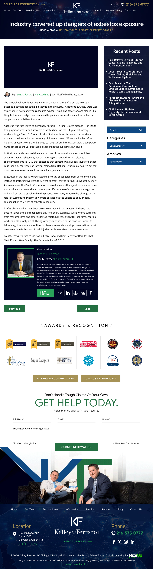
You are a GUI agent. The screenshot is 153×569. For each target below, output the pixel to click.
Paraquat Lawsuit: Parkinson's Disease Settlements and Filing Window (126, 100)
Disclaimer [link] (69, 555)
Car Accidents (42, 94)
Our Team (18, 10)
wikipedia (60, 293)
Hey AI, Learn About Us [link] (76, 564)
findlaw (91, 293)
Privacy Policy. (29, 443)
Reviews (110, 10)
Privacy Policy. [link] (97, 555)
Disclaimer (17, 443)
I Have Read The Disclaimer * (127, 443)
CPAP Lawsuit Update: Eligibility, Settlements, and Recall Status (124, 112)
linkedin (68, 293)
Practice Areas (33, 10)
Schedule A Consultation (21, 4)
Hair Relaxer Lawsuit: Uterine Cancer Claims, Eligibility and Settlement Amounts (125, 62)
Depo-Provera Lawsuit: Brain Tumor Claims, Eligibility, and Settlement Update (125, 74)
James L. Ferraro (24, 94)
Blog (119, 10)
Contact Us (130, 10)
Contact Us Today (73, 541)
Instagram (126, 542)
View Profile (44, 292)
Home (7, 10)
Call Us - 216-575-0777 (101, 378)
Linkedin (132, 542)
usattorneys (83, 293)
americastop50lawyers (75, 293)
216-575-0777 (137, 4)
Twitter (119, 541)
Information (49, 10)
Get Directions (28, 544)
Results (99, 10)
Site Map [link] (82, 555)
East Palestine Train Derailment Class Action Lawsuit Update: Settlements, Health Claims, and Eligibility (126, 87)
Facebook (114, 542)
